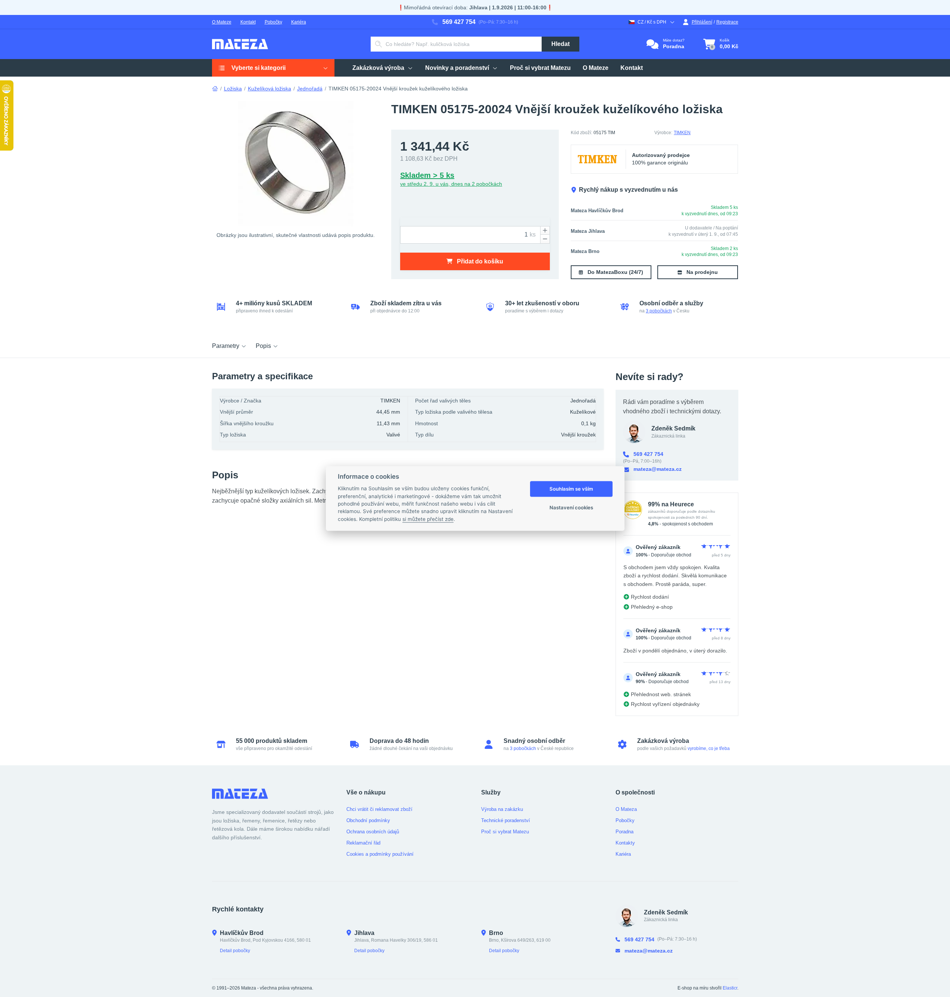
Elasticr (730, 988)
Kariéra (298, 22)
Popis (263, 346)
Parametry (225, 346)
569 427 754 (459, 22)
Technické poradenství (505, 820)
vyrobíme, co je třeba (709, 748)
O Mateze (221, 22)
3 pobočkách (659, 311)
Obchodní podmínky (368, 820)
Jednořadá (310, 89)
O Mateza (626, 809)
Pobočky (273, 22)
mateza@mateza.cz (657, 469)
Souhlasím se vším (571, 489)
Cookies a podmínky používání (380, 854)
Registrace (727, 22)
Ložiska (233, 89)
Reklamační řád (363, 843)
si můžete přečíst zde (428, 519)
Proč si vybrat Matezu (505, 831)
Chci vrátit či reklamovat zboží (379, 809)
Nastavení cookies (571, 507)
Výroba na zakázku (502, 809)
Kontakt (248, 22)
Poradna (624, 831)
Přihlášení (702, 22)
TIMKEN (682, 132)
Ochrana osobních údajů (372, 831)
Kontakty (625, 843)
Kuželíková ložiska (269, 89)
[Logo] (240, 44)
